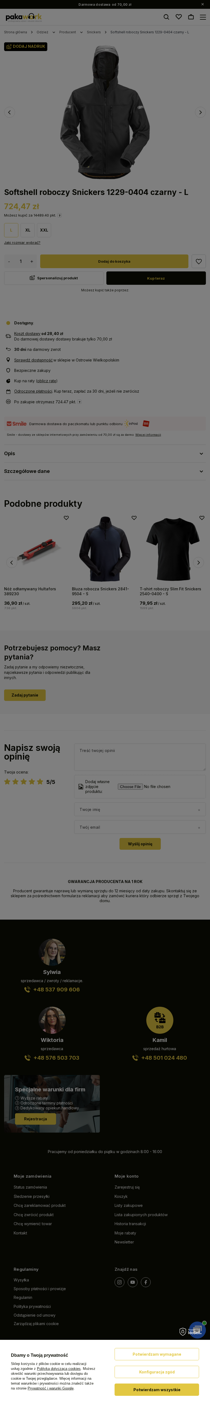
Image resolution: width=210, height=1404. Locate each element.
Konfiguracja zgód (157, 1372)
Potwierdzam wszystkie (156, 1389)
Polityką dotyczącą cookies (59, 1369)
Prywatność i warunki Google (51, 1388)
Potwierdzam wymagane (157, 1354)
